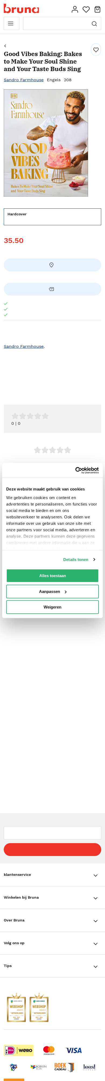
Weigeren (52, 607)
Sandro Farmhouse (24, 79)
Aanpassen (49, 591)
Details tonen (75, 559)
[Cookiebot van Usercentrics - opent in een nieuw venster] (75, 470)
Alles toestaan (52, 575)
